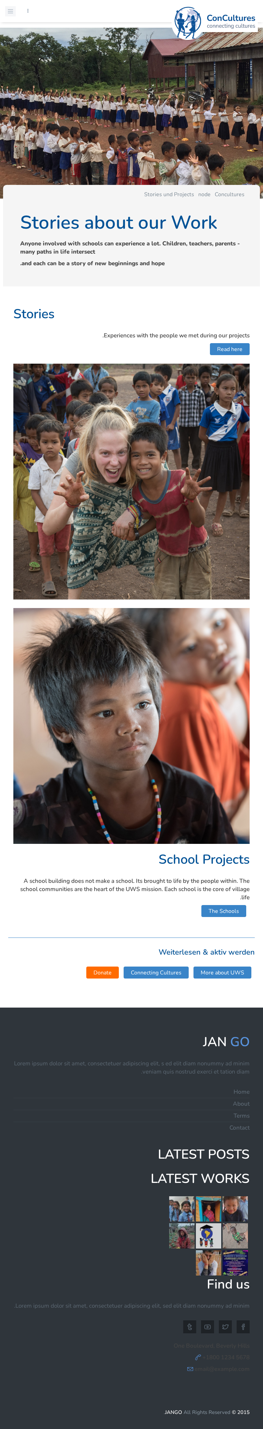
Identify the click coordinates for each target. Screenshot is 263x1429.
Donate (102, 972)
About (241, 1104)
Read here (229, 349)
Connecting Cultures (156, 972)
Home (242, 1092)
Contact (239, 1128)
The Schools (224, 911)
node (204, 194)
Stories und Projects (169, 194)
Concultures (230, 194)
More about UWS (222, 972)
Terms (242, 1116)
